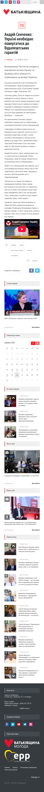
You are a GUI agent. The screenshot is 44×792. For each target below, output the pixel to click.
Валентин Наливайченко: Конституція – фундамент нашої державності (28, 595)
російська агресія (17, 250)
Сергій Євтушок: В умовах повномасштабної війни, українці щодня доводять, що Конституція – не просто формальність (28, 612)
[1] (27, 364)
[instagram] (18, 2)
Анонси (15, 767)
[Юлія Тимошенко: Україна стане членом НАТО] (22, 303)
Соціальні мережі (13, 717)
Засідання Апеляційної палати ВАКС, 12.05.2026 (21, 476)
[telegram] (14, 2)
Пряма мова (11, 537)
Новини (10, 60)
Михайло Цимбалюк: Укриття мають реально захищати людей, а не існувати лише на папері (29, 402)
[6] (17, 369)
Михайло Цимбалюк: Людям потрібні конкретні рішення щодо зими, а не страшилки (28, 564)
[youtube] (10, 2)
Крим (21, 245)
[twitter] (6, 2)
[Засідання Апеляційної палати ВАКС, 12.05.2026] (22, 461)
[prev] (7, 313)
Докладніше (36, 327)
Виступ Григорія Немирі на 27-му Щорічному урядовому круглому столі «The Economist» (20, 523)
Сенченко (14, 255)
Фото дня (11, 443)
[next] (37, 313)
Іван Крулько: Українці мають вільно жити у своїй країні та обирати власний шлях (29, 549)
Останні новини (13, 389)
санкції (29, 250)
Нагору (34, 777)
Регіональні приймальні (28, 767)
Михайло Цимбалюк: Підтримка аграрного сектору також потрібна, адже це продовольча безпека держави (27, 643)
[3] (7, 375)
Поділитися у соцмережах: (12, 270)
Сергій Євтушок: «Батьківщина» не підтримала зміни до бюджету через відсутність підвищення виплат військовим (29, 658)
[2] (12, 369)
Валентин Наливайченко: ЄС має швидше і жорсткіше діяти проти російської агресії (28, 674)
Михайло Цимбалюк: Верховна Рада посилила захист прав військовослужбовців (28, 417)
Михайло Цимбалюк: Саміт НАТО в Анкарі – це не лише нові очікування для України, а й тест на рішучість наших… (29, 581)
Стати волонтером (10, 770)
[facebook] (2, 2)
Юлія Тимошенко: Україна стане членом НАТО (20, 318)
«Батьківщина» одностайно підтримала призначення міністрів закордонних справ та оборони (29, 433)
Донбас (13, 245)
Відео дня (11, 490)
